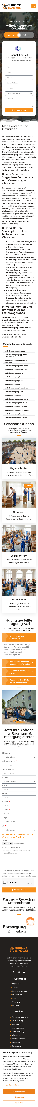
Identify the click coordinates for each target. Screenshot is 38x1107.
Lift (3, 826)
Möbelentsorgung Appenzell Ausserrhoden (15, 356)
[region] (19, 1078)
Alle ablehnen (19, 1103)
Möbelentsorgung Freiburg (15, 377)
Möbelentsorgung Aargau (15, 351)
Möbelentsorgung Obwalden (16, 406)
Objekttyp (6, 753)
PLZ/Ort (5, 810)
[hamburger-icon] (33, 6)
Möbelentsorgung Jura (14, 392)
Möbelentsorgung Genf (14, 381)
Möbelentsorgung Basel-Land (16, 366)
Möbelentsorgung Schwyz (15, 414)
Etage (4, 818)
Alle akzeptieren (19, 1091)
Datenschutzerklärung (11, 1085)
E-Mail (5, 794)
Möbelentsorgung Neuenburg (16, 399)
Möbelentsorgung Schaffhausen (17, 410)
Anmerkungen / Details (11, 847)
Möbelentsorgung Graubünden (17, 388)
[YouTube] (24, 972)
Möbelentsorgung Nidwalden (16, 403)
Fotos (4, 840)
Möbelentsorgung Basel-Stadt (16, 369)
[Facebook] (13, 972)
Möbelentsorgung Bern (14, 373)
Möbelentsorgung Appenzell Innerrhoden (15, 361)
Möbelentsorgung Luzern (14, 395)
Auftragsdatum (9, 761)
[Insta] (19, 972)
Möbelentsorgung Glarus (14, 384)
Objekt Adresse (8, 769)
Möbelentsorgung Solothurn (16, 418)
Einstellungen (19, 1097)
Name (4, 786)
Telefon (5, 802)
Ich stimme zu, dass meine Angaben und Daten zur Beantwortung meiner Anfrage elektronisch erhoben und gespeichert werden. (19, 873)
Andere (5, 778)
